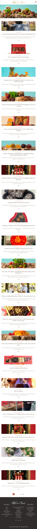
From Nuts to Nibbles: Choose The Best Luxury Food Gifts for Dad (18, 344)
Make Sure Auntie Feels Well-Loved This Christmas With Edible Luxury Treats (18, 319)
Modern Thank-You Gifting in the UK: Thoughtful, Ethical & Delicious (18, 178)
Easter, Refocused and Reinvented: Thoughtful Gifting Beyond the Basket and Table (18, 154)
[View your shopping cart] (35, 2)
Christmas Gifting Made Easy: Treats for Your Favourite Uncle (18, 296)
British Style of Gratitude (18, 460)
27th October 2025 (18, 389)
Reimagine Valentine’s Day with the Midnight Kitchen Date (18, 225)
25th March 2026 (18, 127)
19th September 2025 (18, 481)
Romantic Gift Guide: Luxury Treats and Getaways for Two (18, 437)
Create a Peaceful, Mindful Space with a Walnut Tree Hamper (18, 129)
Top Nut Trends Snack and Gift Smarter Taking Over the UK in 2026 (18, 105)
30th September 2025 (18, 435)
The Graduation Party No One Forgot (18, 57)
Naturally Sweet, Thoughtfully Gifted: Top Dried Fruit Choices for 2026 (18, 80)
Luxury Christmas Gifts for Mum (18, 368)
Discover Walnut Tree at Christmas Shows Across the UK (18, 414)
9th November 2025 (18, 366)
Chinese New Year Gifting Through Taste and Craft (18, 248)
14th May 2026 (18, 55)
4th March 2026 (18, 176)
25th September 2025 (18, 458)
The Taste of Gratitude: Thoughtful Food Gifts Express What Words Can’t (18, 272)
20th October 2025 (18, 412)
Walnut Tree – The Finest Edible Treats (18, 483)
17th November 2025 (18, 317)
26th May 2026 (18, 32)
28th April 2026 (18, 78)
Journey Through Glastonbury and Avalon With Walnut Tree (18, 34)
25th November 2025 (18, 294)
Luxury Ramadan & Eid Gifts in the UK (18, 202)
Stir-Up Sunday (18, 391)
